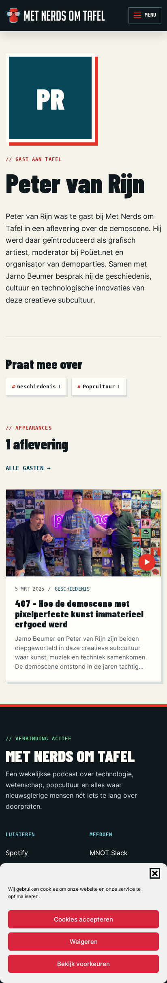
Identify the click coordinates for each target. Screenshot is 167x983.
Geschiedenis (36, 386)
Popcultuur (98, 386)
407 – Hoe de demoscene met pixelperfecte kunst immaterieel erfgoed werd (79, 613)
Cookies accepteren (83, 919)
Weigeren (84, 941)
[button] (155, 873)
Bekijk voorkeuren (83, 964)
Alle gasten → (28, 468)
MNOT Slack (109, 853)
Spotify (17, 853)
